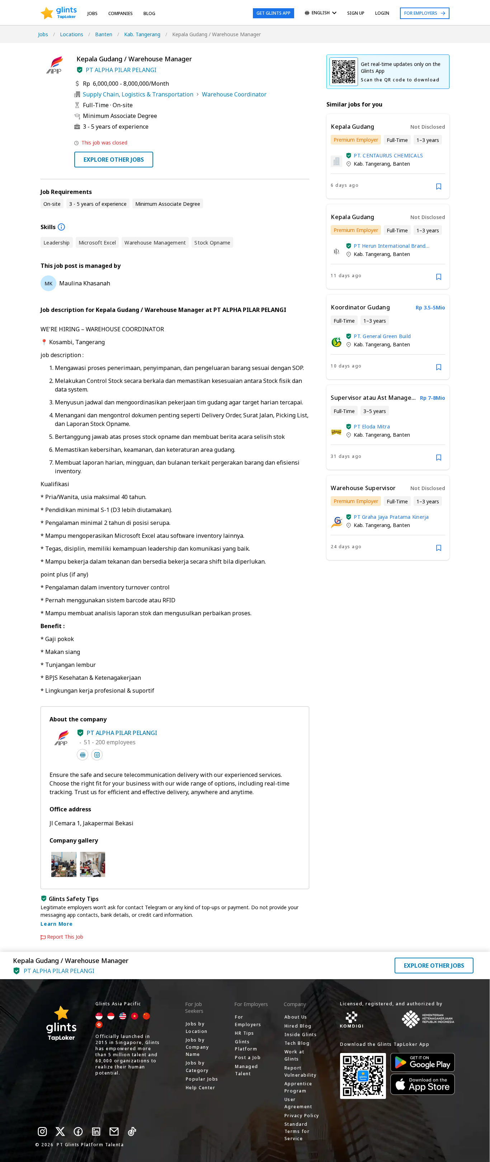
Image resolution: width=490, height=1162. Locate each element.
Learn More (57, 923)
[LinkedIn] (96, 1131)
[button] (79, 70)
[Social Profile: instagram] (96, 754)
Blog (149, 13)
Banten (103, 34)
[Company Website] (82, 754)
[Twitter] (60, 1131)
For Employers (420, 13)
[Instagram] (42, 1131)
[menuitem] (320, 13)
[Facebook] (78, 1131)
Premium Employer (356, 139)
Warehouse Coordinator (234, 94)
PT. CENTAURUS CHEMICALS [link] (388, 155)
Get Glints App (273, 13)
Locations (71, 34)
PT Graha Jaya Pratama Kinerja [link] (391, 516)
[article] (387, 156)
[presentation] (59, 13)
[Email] (114, 1131)
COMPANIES (120, 13)
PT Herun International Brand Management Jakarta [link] (389, 245)
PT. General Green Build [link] (382, 336)
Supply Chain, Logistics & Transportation (138, 94)
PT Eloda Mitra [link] (372, 426)
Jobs (93, 13)
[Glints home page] (59, 13)
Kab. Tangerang (142, 34)
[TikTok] (132, 1131)
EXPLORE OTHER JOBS (114, 159)
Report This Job (65, 937)
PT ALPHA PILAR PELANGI (121, 70)
